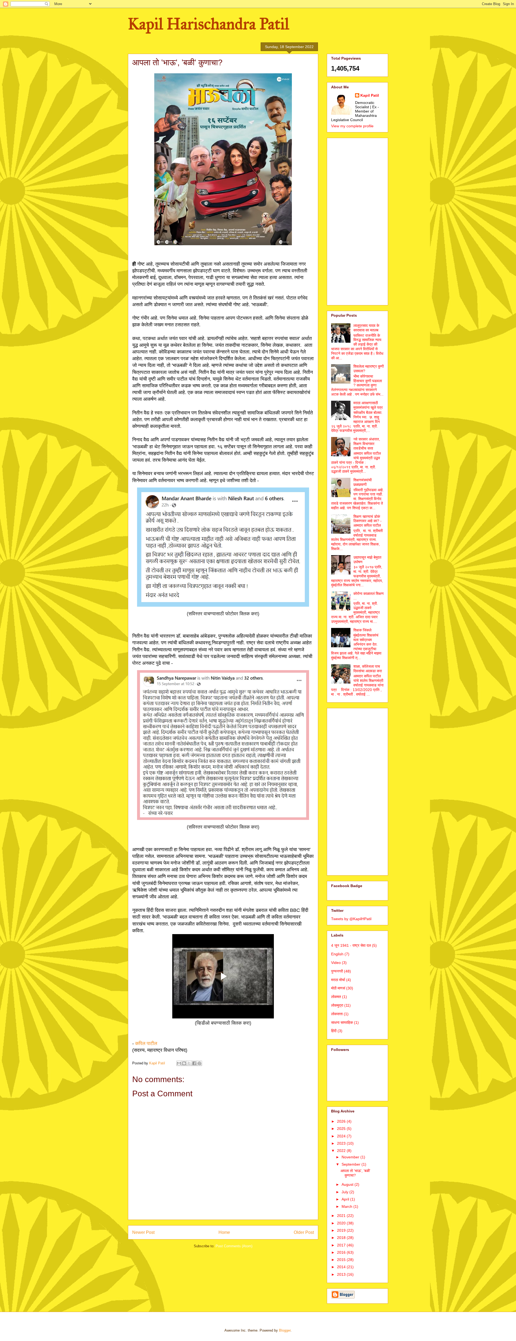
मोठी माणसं (338, 988)
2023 (342, 1143)
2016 (342, 1252)
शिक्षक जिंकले (362, 630)
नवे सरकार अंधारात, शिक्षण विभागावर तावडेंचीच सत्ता (366, 443)
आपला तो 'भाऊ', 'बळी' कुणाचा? (355, 1173)
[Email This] (179, 1063)
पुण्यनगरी (337, 971)
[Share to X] (189, 1063)
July (345, 1192)
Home (224, 1232)
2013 (342, 1274)
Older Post (304, 1232)
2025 (342, 1128)
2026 (342, 1121)
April (346, 1199)
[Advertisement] (357, 220)
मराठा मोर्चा (338, 980)
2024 (342, 1136)
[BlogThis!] (184, 1063)
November (351, 1157)
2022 (342, 1150)
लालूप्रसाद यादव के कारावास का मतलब (366, 327)
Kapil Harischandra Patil (208, 24)
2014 (342, 1267)
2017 (342, 1245)
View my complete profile (352, 126)
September (351, 1164)
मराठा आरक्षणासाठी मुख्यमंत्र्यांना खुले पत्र (368, 405)
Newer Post (143, 1232)
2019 (342, 1230)
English (337, 954)
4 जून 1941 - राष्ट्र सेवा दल (351, 945)
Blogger (285, 1330)
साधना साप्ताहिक (342, 1022)
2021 (342, 1215)
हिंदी (333, 1031)
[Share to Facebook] (194, 1063)
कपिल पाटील (146, 1043)
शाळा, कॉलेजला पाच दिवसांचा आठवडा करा (367, 668)
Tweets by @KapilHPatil (351, 919)
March (347, 1206)
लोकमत (336, 997)
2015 (342, 1259)
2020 (342, 1223)
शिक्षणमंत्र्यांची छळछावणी (362, 482)
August (348, 1184)
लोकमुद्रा (337, 1005)
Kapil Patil (369, 95)
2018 (342, 1237)
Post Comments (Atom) (234, 1246)
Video (336, 962)
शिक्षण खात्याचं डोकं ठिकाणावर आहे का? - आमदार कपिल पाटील (367, 521)
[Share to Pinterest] (199, 1063)
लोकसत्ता (337, 1014)
